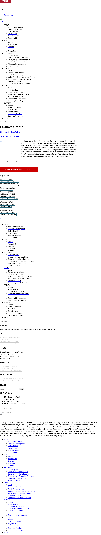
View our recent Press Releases (11, 379)
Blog (5, 13)
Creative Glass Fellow (12, 132)
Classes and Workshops (9, 368)
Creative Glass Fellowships (9, 342)
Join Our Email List (8, 408)
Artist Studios (5, 339)
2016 (2, 132)
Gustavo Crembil (9, 136)
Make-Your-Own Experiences (11, 371)
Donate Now (8, 15)
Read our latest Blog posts (10, 381)
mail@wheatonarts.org (17, 403)
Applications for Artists (8, 366)
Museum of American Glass (10, 337)
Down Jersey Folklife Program (11, 344)
